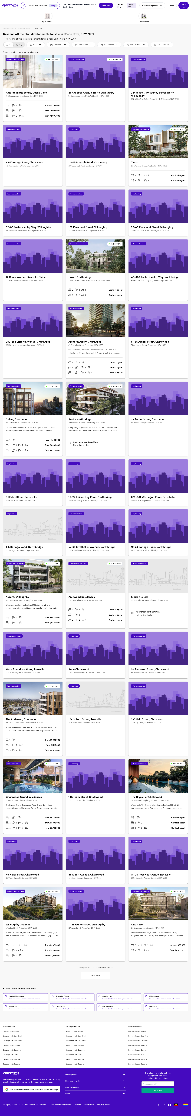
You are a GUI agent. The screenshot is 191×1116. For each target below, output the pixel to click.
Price (35, 44)
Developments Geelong (11, 1064)
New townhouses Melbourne (138, 1040)
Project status (135, 44)
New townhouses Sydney (137, 1031)
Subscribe (158, 1090)
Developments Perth (10, 1054)
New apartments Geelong (75, 1064)
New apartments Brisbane (75, 1045)
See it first (106, 5)
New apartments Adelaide (75, 1059)
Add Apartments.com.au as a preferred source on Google (34, 1089)
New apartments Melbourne (76, 1040)
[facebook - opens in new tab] (158, 1105)
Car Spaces (109, 44)
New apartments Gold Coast (76, 1036)
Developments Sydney (11, 1031)
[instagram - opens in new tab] (169, 1105)
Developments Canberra (12, 1050)
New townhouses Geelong (137, 1064)
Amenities (162, 44)
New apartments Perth (74, 1054)
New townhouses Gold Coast (138, 1036)
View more (95, 975)
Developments (8, 28)
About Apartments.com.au (60, 1104)
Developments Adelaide (11, 1059)
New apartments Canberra (75, 1050)
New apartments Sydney (74, 1031)
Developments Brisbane (11, 1045)
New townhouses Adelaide (137, 1059)
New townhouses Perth (136, 1054)
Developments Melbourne (12, 1040)
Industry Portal (103, 1104)
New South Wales (24, 28)
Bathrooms (83, 44)
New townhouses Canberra (137, 1050)
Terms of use (89, 1104)
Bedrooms (58, 44)
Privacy (77, 1104)
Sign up (184, 5)
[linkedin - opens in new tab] (164, 1105)
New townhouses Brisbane (137, 1045)
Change (53, 5)
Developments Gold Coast (12, 1036)
